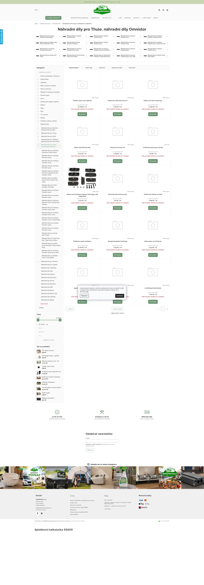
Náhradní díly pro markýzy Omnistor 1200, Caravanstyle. (51, 219)
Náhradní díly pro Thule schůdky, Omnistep (49, 186)
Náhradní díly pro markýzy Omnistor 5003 (50, 196)
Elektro (43, 105)
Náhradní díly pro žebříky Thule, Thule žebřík (50, 256)
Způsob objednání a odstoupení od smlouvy (82, 500)
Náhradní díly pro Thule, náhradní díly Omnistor (48, 145)
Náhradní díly (45, 124)
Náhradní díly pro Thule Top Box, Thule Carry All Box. (50, 239)
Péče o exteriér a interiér (48, 85)
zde (87, 291)
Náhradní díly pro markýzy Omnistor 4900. (50, 224)
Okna (42, 98)
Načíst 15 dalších (117, 309)
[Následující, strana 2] (163, 309)
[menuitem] (53, 18)
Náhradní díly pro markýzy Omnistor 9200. (50, 191)
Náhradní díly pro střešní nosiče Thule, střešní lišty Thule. (50, 180)
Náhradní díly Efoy (47, 271)
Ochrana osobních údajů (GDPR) (79, 507)
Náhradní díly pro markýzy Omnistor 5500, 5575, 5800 (50, 251)
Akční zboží (44, 304)
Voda (42, 108)
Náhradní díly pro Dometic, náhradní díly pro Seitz (49, 129)
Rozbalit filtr (48, 340)
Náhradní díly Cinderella (49, 268)
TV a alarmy (44, 114)
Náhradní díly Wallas (47, 300)
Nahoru (71, 309)
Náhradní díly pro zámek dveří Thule (49, 234)
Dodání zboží (73, 502)
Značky (41, 307)
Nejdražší (102, 67)
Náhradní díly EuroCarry (48, 277)
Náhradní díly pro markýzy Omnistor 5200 (50, 167)
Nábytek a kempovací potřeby (50, 92)
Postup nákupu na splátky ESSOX (79, 512)
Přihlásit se (90, 450)
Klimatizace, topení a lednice (50, 101)
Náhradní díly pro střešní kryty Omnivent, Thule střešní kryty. (51, 245)
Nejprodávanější (117, 67)
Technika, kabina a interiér (49, 121)
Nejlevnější (88, 67)
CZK (36, 10)
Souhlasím (119, 296)
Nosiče (43, 118)
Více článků (107, 508)
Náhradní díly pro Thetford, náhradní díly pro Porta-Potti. (50, 140)
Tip (41, 335)
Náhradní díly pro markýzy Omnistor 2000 (50, 229)
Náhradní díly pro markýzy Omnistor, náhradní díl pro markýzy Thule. (50, 173)
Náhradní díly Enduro (48, 274)
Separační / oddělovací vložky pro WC (115, 506)
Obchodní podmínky (76, 505)
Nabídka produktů (45, 72)
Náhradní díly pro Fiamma (49, 261)
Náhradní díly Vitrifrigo (48, 297)
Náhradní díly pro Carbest (49, 264)
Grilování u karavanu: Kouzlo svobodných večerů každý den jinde (117, 503)
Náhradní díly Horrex (47, 280)
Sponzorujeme (74, 514)
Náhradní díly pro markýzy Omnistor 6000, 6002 (50, 213)
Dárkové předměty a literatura (50, 76)
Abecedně (132, 67)
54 (167, 309)
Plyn (42, 111)
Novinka (42, 331)
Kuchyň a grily (45, 95)
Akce (41, 328)
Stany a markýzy (46, 89)
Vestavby (43, 82)
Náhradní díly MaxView (48, 284)
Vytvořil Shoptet (164, 521)
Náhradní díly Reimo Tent (49, 293)
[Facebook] (38, 513)
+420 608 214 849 (41, 510)
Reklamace (73, 509)
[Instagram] (42, 513)
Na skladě (43, 324)
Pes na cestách (108, 500)
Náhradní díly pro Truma (49, 133)
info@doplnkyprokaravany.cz (44, 508)
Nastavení (84, 296)
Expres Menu (45, 79)
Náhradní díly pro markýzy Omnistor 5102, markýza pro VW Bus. (51, 202)
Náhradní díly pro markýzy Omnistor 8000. (50, 161)
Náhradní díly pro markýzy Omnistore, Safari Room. (50, 151)
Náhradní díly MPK (47, 287)
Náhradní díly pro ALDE (48, 136)
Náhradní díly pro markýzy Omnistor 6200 (50, 156)
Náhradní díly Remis (47, 290)
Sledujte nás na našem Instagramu (104, 464)
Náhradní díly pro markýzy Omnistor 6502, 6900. (50, 208)
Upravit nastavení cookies (78, 521)
